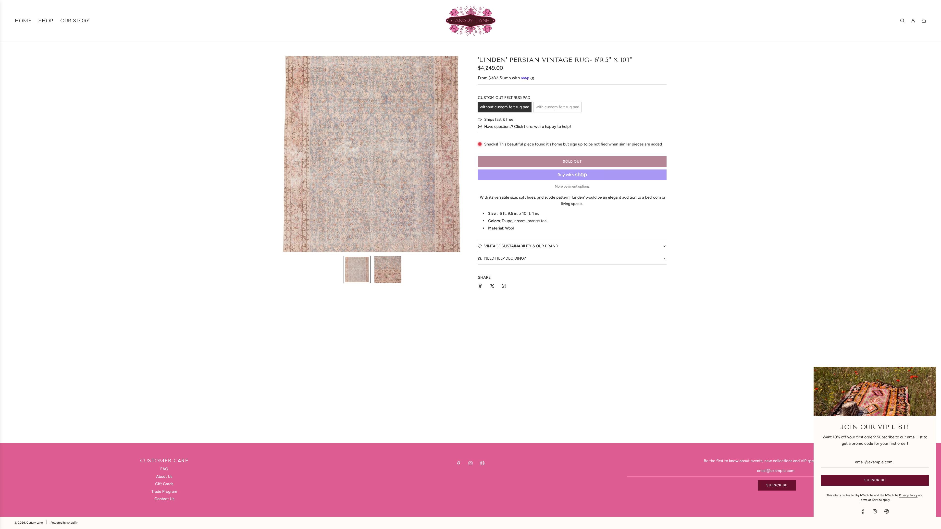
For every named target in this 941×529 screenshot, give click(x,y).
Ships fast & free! (499, 119)
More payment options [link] (572, 186)
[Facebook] (458, 463)
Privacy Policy (908, 495)
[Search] (902, 20)
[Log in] (913, 20)
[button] (281, 154)
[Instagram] (470, 463)
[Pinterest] (482, 463)
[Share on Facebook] (480, 287)
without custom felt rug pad (504, 107)
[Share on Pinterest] (503, 287)
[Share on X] (492, 287)
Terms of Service (870, 500)
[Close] (927, 376)
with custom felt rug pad (557, 107)
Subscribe (776, 485)
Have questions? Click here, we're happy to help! (527, 126)
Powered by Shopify (63, 522)
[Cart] (923, 20)
